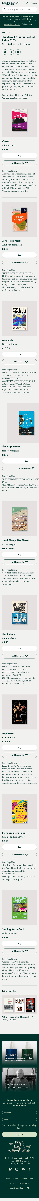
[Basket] (27, 3)
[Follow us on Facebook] (29, 1169)
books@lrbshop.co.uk (12, 24)
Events (15, 1178)
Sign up (19, 1134)
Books (8, 1178)
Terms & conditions (16, 1188)
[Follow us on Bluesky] (10, 1169)
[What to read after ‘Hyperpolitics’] (19, 1004)
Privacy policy (24, 1183)
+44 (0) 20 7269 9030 (20, 1163)
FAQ (28, 1188)
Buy (19, 155)
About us (13, 1183)
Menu (34, 3)
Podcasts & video (27, 1178)
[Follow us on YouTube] (23, 1169)
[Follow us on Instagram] (16, 1169)
